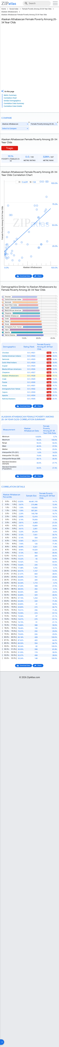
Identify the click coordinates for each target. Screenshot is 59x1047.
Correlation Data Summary (14, 103)
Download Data (25, 276)
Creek (4, 379)
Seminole (5, 359)
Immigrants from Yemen (11, 389)
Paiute (4, 382)
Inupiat (4, 366)
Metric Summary (10, 95)
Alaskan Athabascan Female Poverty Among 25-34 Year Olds (24, 15)
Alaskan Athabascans (9, 12)
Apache (5, 395)
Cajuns (4, 392)
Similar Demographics (12, 101)
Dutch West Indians (9, 363)
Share (39, 276)
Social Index (13, 9)
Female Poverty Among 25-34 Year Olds (36, 9)
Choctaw (5, 353)
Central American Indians (11, 356)
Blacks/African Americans (11, 369)
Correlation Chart (10, 98)
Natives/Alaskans (8, 399)
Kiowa (4, 386)
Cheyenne (5, 372)
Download (52, 178)
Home (3, 9)
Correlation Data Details (13, 106)
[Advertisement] (29, 57)
